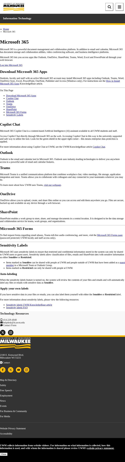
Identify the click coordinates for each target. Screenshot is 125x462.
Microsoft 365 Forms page (110, 235)
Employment (6, 395)
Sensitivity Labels (14, 115)
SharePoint (11, 109)
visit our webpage (52, 185)
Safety (3, 385)
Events (3, 406)
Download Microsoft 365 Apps (21, 95)
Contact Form (9, 325)
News (3, 400)
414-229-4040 (10, 319)
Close (3, 454)
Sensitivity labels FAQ (17, 307)
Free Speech (6, 390)
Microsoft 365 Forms (16, 112)
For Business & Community (13, 411)
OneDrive (11, 106)
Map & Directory (8, 380)
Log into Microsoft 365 (11, 65)
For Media (5, 416)
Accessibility (6, 433)
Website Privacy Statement (13, 428)
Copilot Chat (12, 98)
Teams (9, 104)
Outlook (10, 101)
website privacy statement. (100, 448)
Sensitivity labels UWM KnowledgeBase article (29, 305)
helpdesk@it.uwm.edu (14, 322)
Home (6, 29)
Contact (6, 362)
